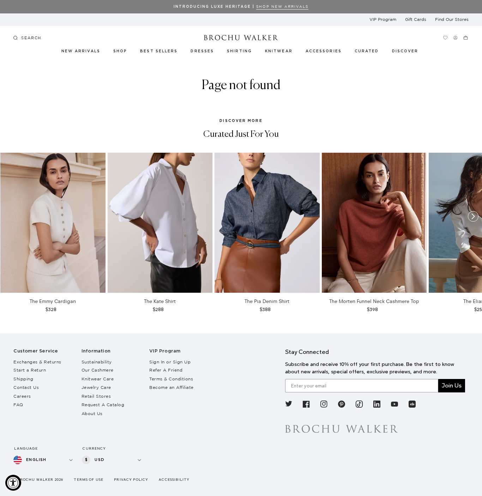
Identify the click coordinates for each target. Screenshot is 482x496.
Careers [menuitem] (22, 396)
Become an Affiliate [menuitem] (171, 387)
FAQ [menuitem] (18, 404)
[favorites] (445, 37)
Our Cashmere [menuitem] (98, 370)
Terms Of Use (88, 480)
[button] (371, 52)
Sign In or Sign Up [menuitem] (170, 362)
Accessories (324, 51)
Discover (405, 51)
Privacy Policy (131, 480)
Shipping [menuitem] (23, 379)
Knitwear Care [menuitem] (98, 379)
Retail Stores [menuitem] (96, 396)
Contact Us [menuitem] (26, 387)
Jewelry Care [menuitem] (96, 387)
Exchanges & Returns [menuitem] (37, 362)
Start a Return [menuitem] (29, 370)
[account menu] (455, 37)
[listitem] (288, 405)
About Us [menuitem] (92, 413)
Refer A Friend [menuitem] (165, 370)
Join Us (452, 385)
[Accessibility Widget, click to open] (13, 483)
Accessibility (174, 480)
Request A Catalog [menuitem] (103, 404)
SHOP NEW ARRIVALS (282, 6)
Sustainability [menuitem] (97, 362)
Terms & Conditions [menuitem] (171, 379)
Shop (120, 51)
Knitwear (279, 51)
